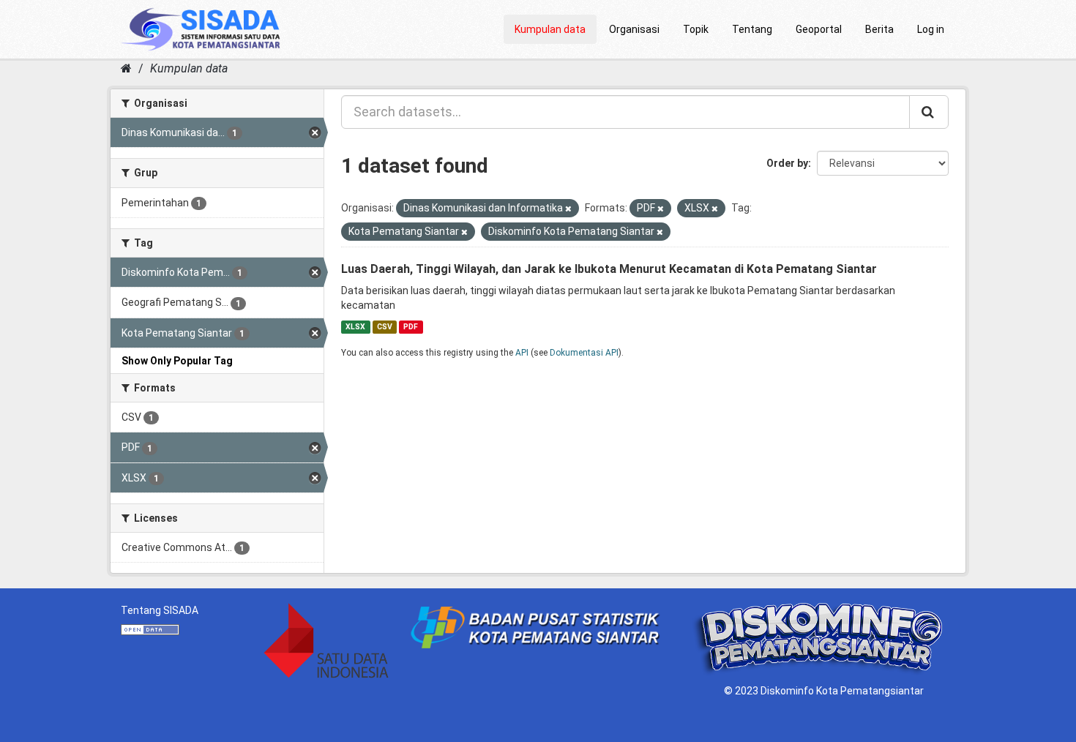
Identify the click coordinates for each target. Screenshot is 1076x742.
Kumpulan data (550, 29)
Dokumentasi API (584, 353)
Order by (787, 163)
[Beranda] (126, 68)
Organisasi (634, 29)
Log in (930, 29)
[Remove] (568, 209)
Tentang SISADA (159, 610)
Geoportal (819, 29)
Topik (696, 29)
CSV (384, 326)
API (521, 353)
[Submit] (929, 112)
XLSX (355, 326)
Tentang (752, 29)
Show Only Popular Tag (177, 361)
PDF (410, 326)
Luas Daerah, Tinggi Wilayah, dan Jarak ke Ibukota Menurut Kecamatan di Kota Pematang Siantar (609, 269)
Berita (879, 29)
